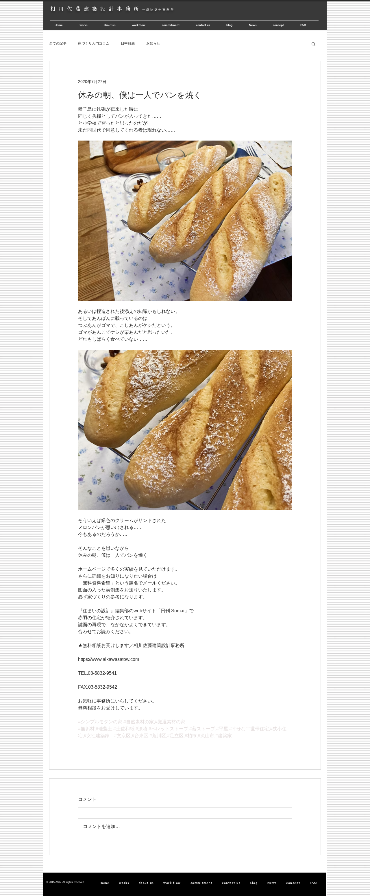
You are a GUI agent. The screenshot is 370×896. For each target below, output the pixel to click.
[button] (313, 43)
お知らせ (153, 43)
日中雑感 (128, 43)
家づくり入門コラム (93, 43)
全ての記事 (57, 43)
